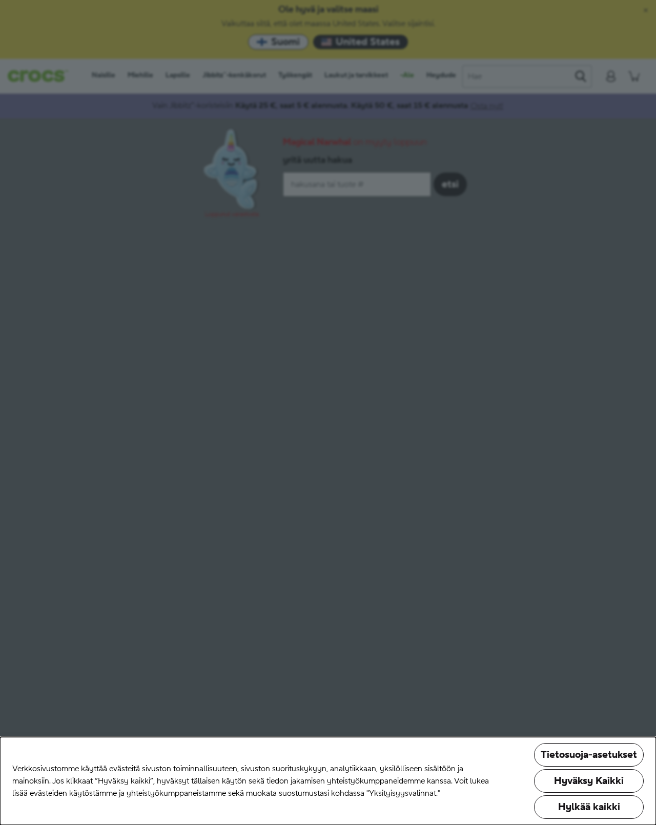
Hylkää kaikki (589, 807)
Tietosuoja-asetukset (589, 754)
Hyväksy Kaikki (589, 781)
